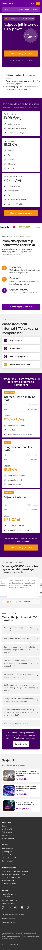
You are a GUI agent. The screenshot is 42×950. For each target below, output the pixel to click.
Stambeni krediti (7, 861)
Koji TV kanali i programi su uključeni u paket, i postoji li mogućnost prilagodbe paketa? (19, 688)
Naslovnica (6, 107)
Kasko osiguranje (7, 852)
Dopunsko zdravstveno (9, 855)
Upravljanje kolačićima (8, 918)
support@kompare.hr (9, 894)
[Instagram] (9, 907)
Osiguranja (8, 9)
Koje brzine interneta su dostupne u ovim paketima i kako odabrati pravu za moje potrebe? (19, 663)
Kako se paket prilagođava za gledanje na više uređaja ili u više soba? (19, 675)
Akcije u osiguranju (8, 881)
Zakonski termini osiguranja (11, 877)
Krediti (35, 9)
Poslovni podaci (7, 832)
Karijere (4, 835)
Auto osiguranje (7, 849)
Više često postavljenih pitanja (16, 723)
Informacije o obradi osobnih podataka (13, 914)
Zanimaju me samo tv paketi (21, 60)
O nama (31, 3)
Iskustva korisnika (8, 838)
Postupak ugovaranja (9, 884)
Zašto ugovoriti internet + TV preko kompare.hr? (18, 629)
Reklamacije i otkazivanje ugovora (13, 874)
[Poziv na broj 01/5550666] (38, 3)
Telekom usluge (23, 9)
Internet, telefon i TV (9, 858)
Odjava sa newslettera (8, 922)
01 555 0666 (6, 896)
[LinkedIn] (15, 907)
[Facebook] (3, 907)
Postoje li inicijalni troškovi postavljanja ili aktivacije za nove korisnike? (19, 700)
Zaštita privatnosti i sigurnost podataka (15, 871)
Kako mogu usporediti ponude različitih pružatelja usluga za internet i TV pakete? (19, 650)
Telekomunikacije (18, 107)
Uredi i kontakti (7, 829)
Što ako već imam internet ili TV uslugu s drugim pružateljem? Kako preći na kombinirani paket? (19, 712)
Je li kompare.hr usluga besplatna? (17, 639)
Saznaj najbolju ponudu (21, 53)
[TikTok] (28, 907)
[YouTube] (22, 907)
